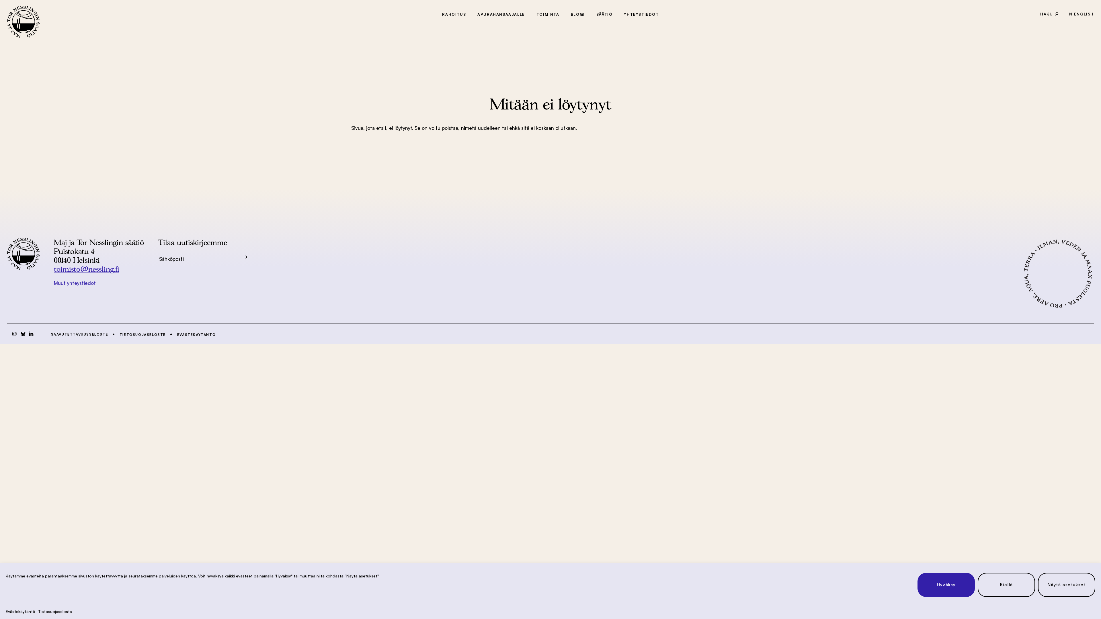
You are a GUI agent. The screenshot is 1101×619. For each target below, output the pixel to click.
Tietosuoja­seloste (55, 611)
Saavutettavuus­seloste (79, 334)
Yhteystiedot (641, 14)
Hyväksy (946, 584)
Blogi (578, 14)
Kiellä (1006, 584)
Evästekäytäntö (20, 611)
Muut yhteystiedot (75, 283)
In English (1080, 14)
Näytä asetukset (1066, 584)
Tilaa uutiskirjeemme (192, 242)
